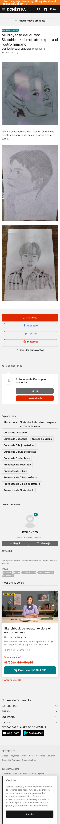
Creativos (40, 756)
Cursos (5, 756)
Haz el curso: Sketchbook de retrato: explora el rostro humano (30, 424)
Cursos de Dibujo (42, 438)
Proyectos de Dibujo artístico (20, 477)
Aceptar (29, 814)
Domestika (6, 773)
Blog (34, 773)
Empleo (24, 756)
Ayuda (41, 773)
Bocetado (7, 572)
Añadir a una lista (12, 680)
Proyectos (14, 756)
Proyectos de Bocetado (17, 464)
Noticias (27, 773)
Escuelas (51, 756)
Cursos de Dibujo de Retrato (20, 451)
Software (8, 716)
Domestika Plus (29, 760)
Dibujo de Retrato (46, 572)
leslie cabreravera (26, 48)
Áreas (6, 711)
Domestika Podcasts (11, 760)
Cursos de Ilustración (16, 432)
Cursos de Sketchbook (17, 458)
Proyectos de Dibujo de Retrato (22, 483)
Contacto (17, 773)
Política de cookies (38, 805)
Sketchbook (8, 576)
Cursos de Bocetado (15, 438)
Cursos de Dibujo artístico (19, 445)
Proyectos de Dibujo (15, 471)
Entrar (53, 9)
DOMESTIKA (16, 9)
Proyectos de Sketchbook (19, 490)
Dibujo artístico (29, 572)
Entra (35, 390)
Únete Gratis (35, 398)
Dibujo (17, 572)
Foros (31, 756)
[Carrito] (45, 9)
